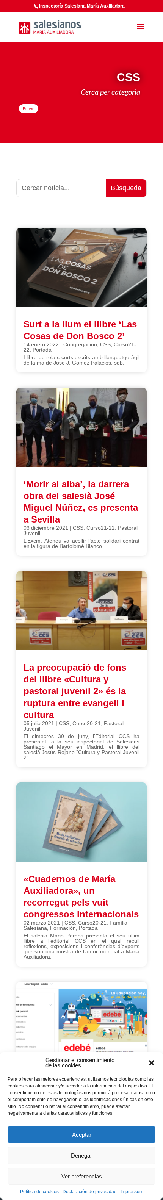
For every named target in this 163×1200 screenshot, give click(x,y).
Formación (63, 928)
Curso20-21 (86, 723)
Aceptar (81, 1134)
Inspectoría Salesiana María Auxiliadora (82, 6)
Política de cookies (39, 1191)
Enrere (28, 108)
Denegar (81, 1155)
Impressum (132, 1191)
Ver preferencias (81, 1176)
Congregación (80, 344)
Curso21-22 (100, 528)
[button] (151, 1063)
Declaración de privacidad (90, 1191)
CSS (105, 344)
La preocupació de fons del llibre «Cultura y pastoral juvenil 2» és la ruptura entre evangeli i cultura (75, 691)
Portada (42, 350)
